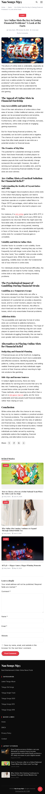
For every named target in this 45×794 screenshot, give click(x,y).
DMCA (3, 727)
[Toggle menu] (41, 2)
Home (3, 7)
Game (10, 7)
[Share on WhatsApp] (24, 443)
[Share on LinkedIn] (19, 443)
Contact (4, 739)
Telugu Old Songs (7, 687)
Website (4, 636)
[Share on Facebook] (14, 443)
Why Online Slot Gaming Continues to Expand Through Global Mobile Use (19, 529)
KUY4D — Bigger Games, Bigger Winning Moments (21, 565)
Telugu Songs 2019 (8, 710)
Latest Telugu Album (8, 681)
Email (4, 626)
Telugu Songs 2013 (8, 704)
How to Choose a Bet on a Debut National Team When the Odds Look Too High (22, 493)
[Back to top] (40, 789)
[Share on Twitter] (9, 443)
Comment (6, 591)
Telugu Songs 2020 (8, 698)
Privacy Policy (6, 733)
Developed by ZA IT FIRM (22, 791)
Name (4, 616)
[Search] (37, 2)
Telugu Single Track (8, 693)
